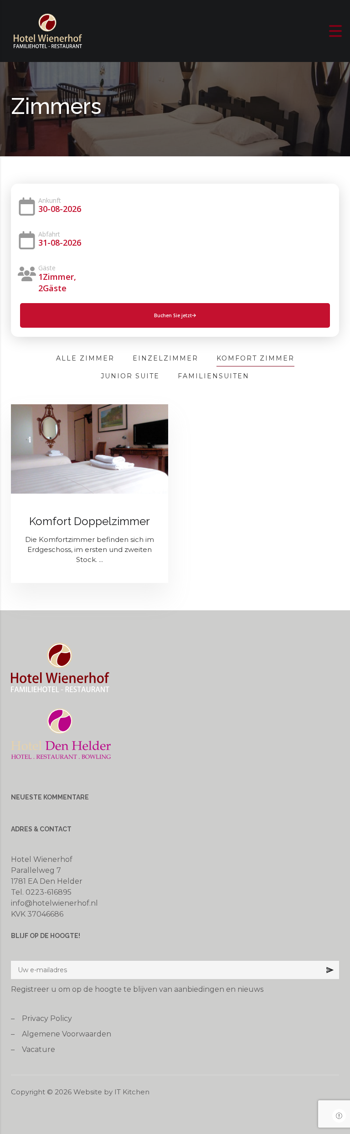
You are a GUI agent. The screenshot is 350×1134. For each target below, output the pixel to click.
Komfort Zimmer (255, 358)
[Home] (48, 30)
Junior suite (130, 376)
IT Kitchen (131, 1092)
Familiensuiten (213, 376)
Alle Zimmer (85, 358)
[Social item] (339, 1116)
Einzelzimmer (165, 358)
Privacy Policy (47, 1018)
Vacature (38, 1049)
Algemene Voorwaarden (66, 1034)
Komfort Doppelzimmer (89, 521)
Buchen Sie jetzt (173, 315)
